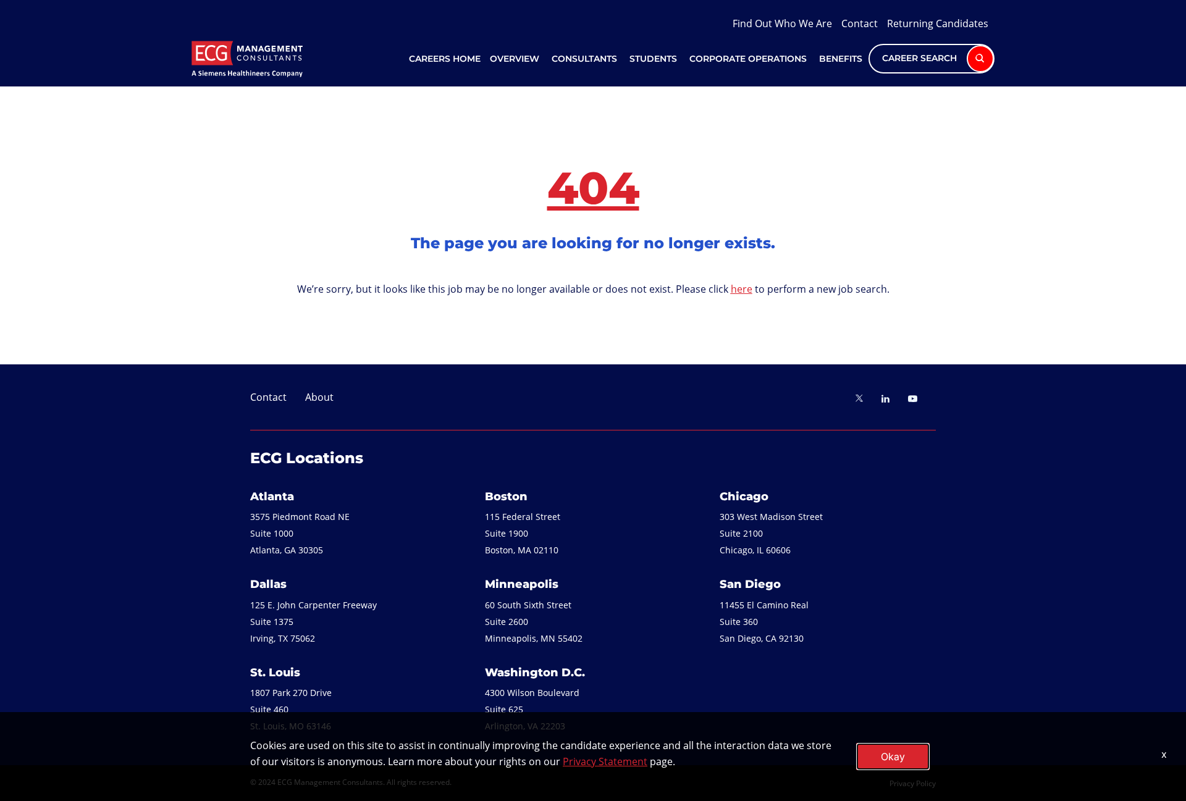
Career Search (920, 58)
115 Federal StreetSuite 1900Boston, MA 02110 (522, 533)
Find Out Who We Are (782, 23)
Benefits (840, 58)
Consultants (584, 58)
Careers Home (445, 58)
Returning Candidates (937, 23)
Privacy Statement (605, 761)
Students (653, 58)
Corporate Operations (748, 58)
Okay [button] (893, 756)
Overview (514, 58)
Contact (859, 23)
